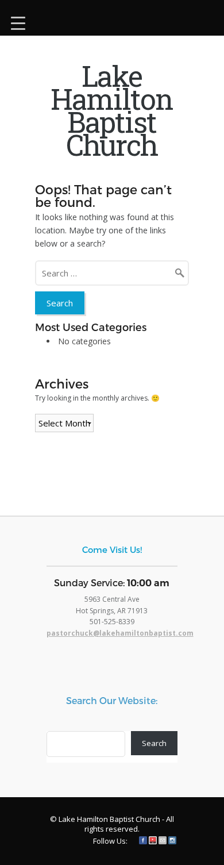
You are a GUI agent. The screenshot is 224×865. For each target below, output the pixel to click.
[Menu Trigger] (18, 21)
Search (154, 743)
